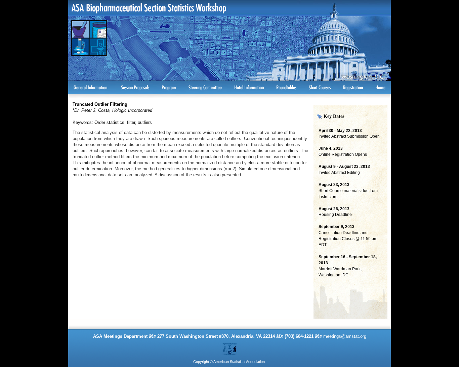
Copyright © (203, 362)
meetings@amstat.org (344, 336)
